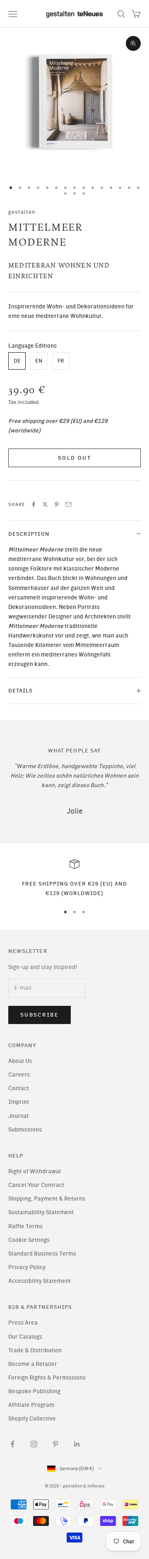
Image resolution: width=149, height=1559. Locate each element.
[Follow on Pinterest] (55, 1444)
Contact (18, 1088)
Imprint (18, 1101)
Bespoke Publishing (34, 1391)
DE (17, 361)
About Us (20, 1061)
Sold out (74, 458)
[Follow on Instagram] (34, 1444)
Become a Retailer (32, 1364)
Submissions (25, 1129)
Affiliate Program (31, 1405)
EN (39, 361)
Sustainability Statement (41, 1212)
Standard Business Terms (42, 1253)
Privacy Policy (27, 1267)
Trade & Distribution (35, 1350)
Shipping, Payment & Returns (46, 1198)
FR (61, 361)
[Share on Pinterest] (56, 504)
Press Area (23, 1322)
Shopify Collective (32, 1418)
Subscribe (39, 1015)
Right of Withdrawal (34, 1171)
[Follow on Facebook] (12, 1444)
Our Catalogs (25, 1336)
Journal (18, 1116)
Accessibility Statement (39, 1280)
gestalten (22, 211)
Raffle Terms (25, 1226)
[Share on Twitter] (45, 504)
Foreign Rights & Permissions (47, 1377)
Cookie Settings (29, 1240)
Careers (19, 1074)
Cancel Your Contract (36, 1185)
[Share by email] (68, 504)
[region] (74, 878)
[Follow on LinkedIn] (77, 1444)
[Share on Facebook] (33, 504)
